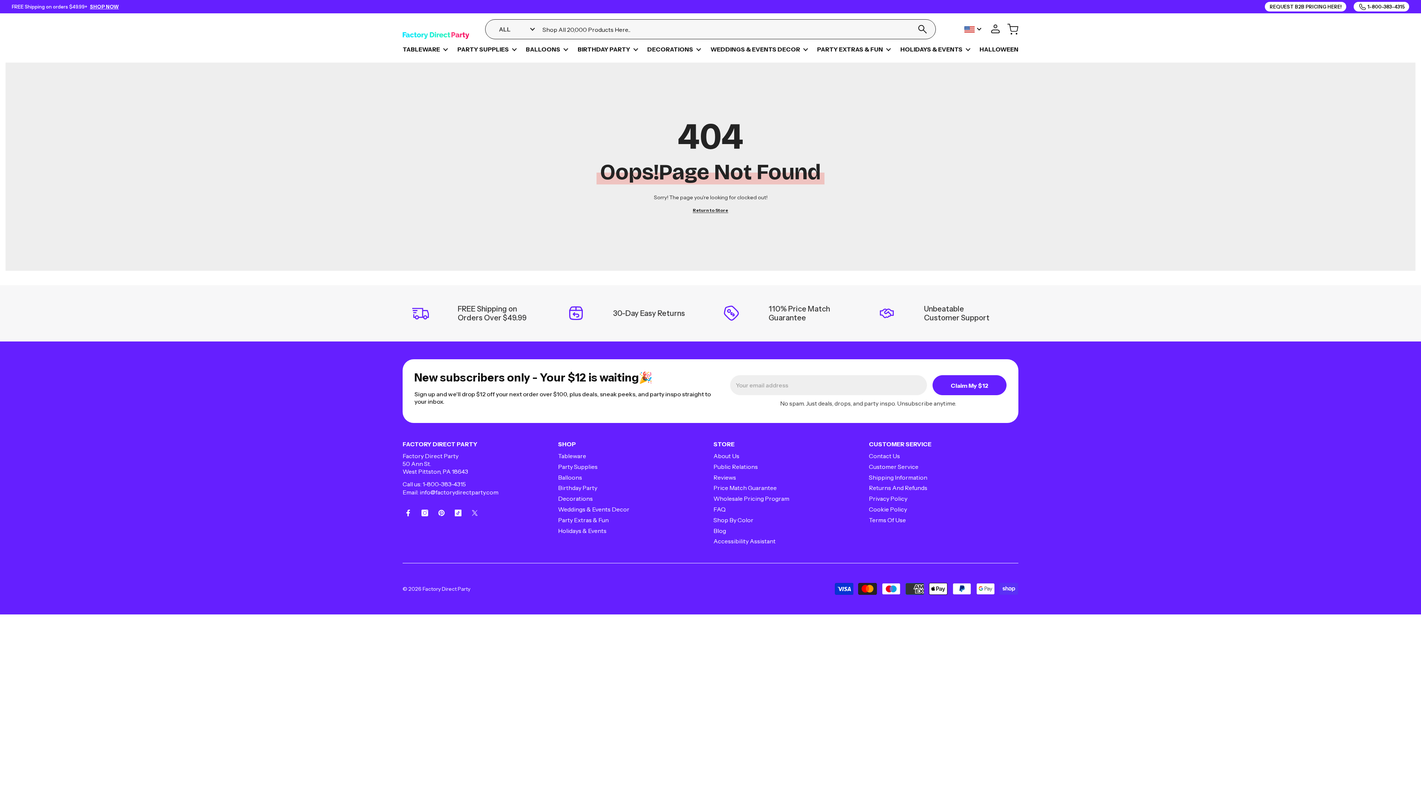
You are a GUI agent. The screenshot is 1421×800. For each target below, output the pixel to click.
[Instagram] (424, 513)
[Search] (922, 29)
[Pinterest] (441, 513)
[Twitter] (474, 513)
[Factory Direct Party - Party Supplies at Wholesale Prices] (436, 29)
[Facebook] (408, 513)
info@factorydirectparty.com (459, 492)
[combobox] (725, 29)
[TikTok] (458, 513)
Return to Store (710, 210)
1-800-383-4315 (444, 484)
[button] (445, 49)
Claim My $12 (969, 385)
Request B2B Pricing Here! (1306, 7)
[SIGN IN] (995, 29)
